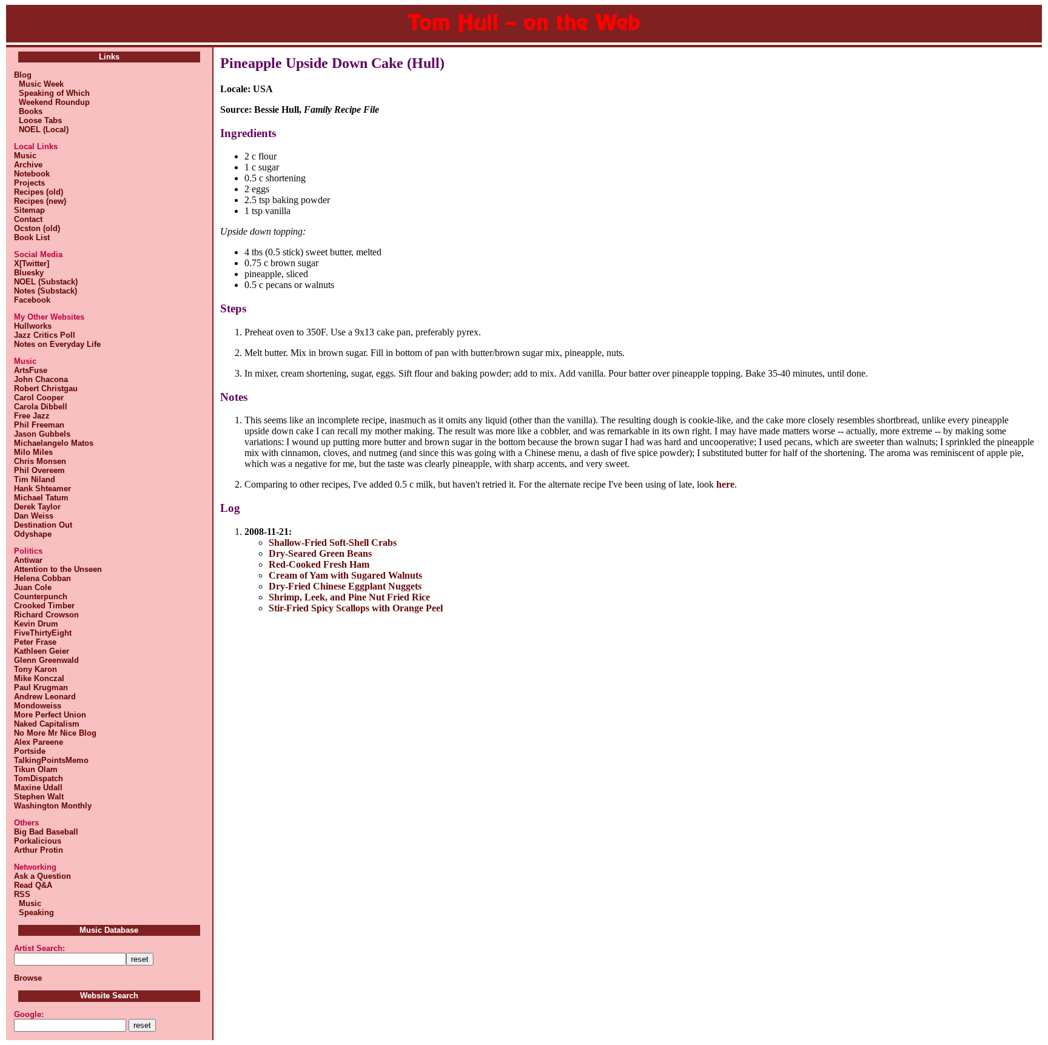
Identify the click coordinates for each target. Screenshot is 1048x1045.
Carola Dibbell (40, 406)
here (725, 484)
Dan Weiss (33, 515)
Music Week (39, 84)
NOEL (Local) (41, 129)
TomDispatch (38, 778)
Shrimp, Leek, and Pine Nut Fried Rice (349, 597)
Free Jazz (32, 415)
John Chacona (41, 379)
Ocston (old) (37, 228)
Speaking (34, 912)
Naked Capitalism (46, 723)
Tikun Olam (36, 769)
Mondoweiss (37, 705)
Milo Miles (33, 452)
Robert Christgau (46, 388)
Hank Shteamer (42, 488)
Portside (29, 751)
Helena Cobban (42, 578)
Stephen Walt (39, 796)
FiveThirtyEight (43, 632)
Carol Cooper (39, 397)
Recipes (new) (40, 201)
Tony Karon (35, 669)
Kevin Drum (36, 623)
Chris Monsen (40, 461)
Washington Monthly (53, 805)
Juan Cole (33, 587)
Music (25, 155)
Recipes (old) (38, 192)
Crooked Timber (44, 605)
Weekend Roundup (52, 102)
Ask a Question (42, 876)
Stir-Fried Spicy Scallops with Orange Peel (356, 608)
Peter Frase (35, 642)
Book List (32, 237)
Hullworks (33, 326)
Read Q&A (33, 885)
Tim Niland (34, 479)
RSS (22, 894)
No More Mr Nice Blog (55, 733)
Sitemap (29, 210)
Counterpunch (40, 596)
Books (28, 111)
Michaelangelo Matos (53, 443)
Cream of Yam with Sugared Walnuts (345, 575)
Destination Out (43, 524)
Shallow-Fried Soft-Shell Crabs (333, 542)
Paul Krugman (41, 687)
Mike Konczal (39, 678)
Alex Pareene (38, 742)
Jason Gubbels (42, 433)
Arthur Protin (38, 850)
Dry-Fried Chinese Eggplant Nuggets (345, 586)
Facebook (32, 299)
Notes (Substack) (45, 290)
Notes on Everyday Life (57, 344)
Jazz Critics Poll (44, 335)
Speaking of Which (52, 93)
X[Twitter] (31, 263)
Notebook (32, 173)
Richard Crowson (46, 614)
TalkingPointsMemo (51, 760)
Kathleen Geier (41, 651)
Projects (29, 182)
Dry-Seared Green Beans (320, 553)
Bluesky (29, 272)
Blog (23, 74)
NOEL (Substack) (46, 281)
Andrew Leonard (45, 696)
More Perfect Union (50, 714)
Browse (28, 978)
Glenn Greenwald (46, 660)
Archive (28, 164)
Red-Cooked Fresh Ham (319, 564)
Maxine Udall (38, 787)
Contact (28, 219)
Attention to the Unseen (58, 569)
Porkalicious (37, 840)
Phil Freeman (39, 424)
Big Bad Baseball (46, 831)
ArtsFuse (30, 370)
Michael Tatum (41, 497)
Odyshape (33, 534)
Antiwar (28, 560)
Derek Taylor (37, 506)
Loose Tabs (38, 120)
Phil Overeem (39, 470)
